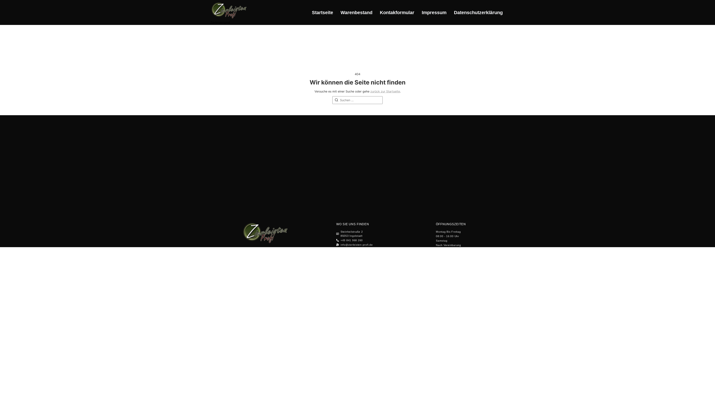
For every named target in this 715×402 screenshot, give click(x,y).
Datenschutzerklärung (478, 12)
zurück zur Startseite (385, 91)
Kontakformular (397, 12)
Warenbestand (356, 12)
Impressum (434, 12)
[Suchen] (336, 100)
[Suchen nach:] (357, 100)
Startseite (322, 12)
